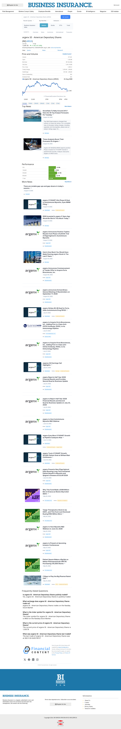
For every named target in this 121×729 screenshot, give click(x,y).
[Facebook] (29, 660)
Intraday (25, 103)
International (59, 11)
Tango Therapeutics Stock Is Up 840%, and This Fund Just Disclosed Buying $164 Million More (56, 512)
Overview (35, 32)
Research (60, 50)
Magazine (103, 11)
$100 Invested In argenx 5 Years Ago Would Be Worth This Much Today (56, 217)
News (42, 32)
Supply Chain (59, 447)
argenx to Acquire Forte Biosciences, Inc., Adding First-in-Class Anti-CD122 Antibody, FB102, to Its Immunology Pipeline (57, 325)
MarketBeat (47, 210)
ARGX (29, 41)
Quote (29, 50)
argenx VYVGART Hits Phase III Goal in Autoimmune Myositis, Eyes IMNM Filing (56, 202)
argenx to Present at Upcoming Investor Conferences (54, 544)
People (70, 11)
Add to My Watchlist (56, 47)
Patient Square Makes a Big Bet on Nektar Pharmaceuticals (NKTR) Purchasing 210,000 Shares (55, 561)
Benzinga (47, 133)
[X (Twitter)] (25, 660)
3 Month (42, 103)
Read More (68, 181)
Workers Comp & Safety (26, 11)
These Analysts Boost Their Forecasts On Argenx (53, 140)
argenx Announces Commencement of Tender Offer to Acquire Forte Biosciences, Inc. (56, 270)
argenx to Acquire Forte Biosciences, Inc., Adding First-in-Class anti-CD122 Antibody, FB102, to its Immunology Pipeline (57, 346)
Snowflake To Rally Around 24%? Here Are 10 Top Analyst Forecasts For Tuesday (56, 113)
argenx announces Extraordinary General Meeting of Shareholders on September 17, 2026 (56, 292)
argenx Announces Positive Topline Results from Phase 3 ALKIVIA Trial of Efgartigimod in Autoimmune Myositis (56, 235)
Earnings (57, 371)
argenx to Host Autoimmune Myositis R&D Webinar (53, 420)
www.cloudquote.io (63, 647)
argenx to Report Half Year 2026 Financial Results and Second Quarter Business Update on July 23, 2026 (56, 402)
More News (68, 106)
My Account (116, 5)
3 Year (52, 103)
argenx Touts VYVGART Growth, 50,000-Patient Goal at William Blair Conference (56, 455)
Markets (44, 25)
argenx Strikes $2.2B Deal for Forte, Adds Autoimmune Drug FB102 (56, 309)
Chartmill (27, 194)
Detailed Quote (67, 54)
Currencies (50, 32)
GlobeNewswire (48, 246)
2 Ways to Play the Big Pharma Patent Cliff (57, 577)
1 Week (30, 103)
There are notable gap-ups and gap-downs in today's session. (44, 187)
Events (79, 11)
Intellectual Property (60, 210)
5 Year (57, 103)
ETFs (60, 25)
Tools (68, 25)
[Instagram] (37, 660)
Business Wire (48, 336)
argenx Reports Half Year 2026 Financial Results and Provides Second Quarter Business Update (55, 379)
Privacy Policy (58, 653)
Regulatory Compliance (62, 500)
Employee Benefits (44, 11)
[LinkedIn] (33, 660)
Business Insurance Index (29, 26)
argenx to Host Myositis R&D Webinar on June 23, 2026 (53, 528)
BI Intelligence (90, 11)
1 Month (36, 103)
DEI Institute (115, 11)
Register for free (13, 5)
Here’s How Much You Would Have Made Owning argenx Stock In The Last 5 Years (55, 254)
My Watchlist (42, 20)
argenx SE (48, 243)
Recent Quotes (27, 20)
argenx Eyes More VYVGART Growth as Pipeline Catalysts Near (56, 436)
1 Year (47, 103)
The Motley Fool (48, 500)
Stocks (53, 25)
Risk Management (8, 11)
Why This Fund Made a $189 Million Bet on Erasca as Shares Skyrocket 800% (56, 492)
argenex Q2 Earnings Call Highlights (52, 364)
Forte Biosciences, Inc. (50, 333)
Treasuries (69, 32)
